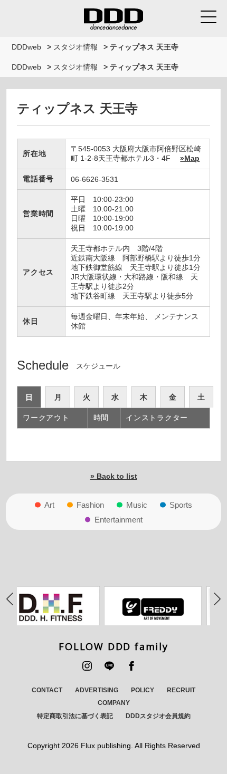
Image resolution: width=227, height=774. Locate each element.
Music (136, 504)
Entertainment (118, 519)
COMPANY (114, 703)
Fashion (90, 504)
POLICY (142, 690)
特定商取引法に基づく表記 (75, 716)
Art (49, 504)
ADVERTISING (96, 690)
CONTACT (47, 690)
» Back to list (113, 476)
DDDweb (26, 47)
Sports (180, 504)
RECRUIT (181, 690)
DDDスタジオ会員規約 (158, 716)
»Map (190, 158)
